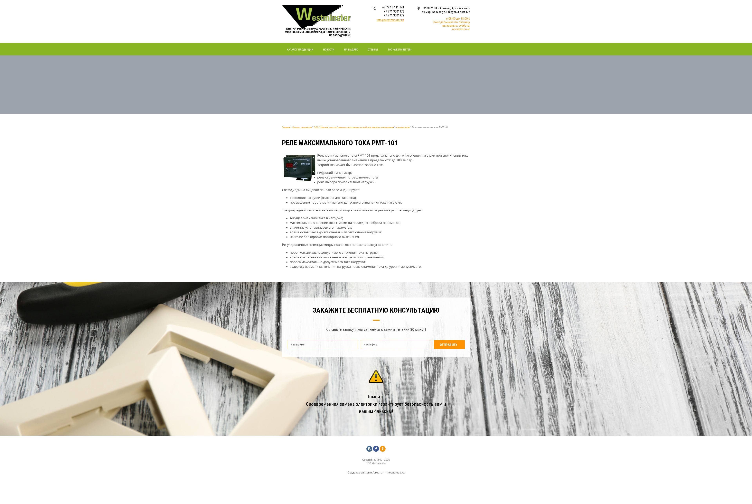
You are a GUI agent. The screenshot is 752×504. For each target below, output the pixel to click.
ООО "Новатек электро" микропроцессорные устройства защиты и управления (354, 127)
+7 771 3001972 (394, 15)
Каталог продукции (302, 127)
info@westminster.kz (390, 20)
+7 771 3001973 (394, 11)
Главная (286, 127)
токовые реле (403, 127)
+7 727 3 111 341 (393, 7)
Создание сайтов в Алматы (365, 472)
